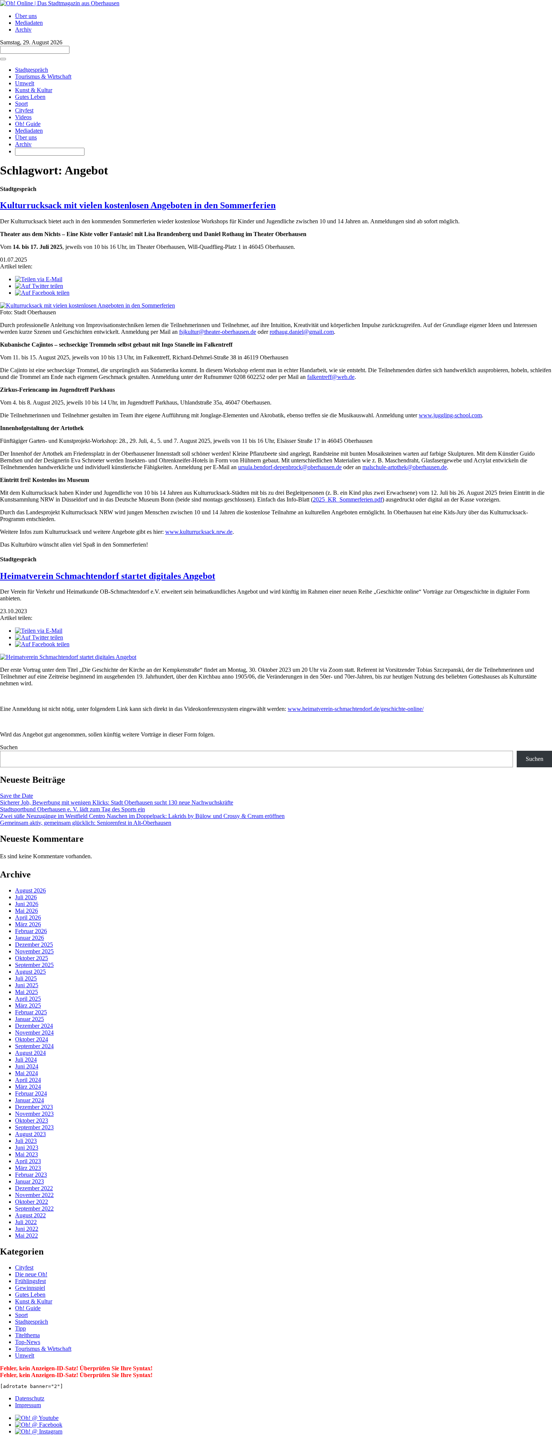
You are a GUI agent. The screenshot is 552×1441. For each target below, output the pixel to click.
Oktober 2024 (31, 1039)
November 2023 (34, 1114)
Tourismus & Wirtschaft (43, 76)
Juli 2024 (26, 1059)
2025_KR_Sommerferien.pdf (347, 499)
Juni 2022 (26, 1229)
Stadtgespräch (31, 70)
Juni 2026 (26, 904)
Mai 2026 (26, 911)
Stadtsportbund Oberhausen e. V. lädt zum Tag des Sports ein (72, 809)
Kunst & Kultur (33, 90)
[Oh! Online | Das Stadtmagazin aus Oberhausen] (59, 3)
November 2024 (34, 1032)
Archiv (23, 29)
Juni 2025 (26, 985)
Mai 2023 (26, 1154)
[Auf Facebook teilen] (42, 292)
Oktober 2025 (31, 958)
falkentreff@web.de (330, 377)
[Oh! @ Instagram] (38, 1431)
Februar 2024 (31, 1093)
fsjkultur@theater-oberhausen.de (217, 332)
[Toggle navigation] (3, 59)
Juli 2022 (26, 1222)
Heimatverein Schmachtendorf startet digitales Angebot (107, 576)
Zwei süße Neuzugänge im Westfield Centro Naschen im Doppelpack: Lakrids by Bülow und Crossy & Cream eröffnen (142, 816)
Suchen (9, 747)
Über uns (26, 16)
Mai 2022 (26, 1235)
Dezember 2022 (34, 1188)
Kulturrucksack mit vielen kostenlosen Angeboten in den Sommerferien (138, 205)
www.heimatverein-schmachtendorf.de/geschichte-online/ (356, 709)
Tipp (20, 1328)
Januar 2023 (29, 1181)
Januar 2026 (29, 938)
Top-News (27, 1342)
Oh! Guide (28, 124)
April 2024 (28, 1080)
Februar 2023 (31, 1174)
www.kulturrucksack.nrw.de (198, 532)
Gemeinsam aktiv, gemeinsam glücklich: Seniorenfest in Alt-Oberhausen (85, 823)
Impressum (28, 1405)
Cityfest (24, 110)
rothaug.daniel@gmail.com (302, 332)
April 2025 (28, 999)
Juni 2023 (26, 1147)
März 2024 (28, 1086)
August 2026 (30, 890)
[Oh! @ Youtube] (37, 1418)
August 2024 (30, 1053)
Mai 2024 (26, 1073)
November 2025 (34, 951)
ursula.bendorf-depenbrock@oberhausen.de (290, 467)
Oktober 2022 (31, 1202)
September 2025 (34, 965)
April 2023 (28, 1161)
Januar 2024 (29, 1100)
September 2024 (34, 1046)
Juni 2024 (26, 1066)
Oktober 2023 (31, 1120)
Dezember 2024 (34, 1026)
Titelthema (27, 1335)
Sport (21, 103)
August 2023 (30, 1134)
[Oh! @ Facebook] (38, 1424)
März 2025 (28, 1005)
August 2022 (30, 1215)
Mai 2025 (26, 992)
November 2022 (34, 1195)
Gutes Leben (30, 97)
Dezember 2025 (34, 944)
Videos (23, 117)
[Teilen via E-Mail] (38, 279)
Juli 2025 (26, 978)
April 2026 (28, 917)
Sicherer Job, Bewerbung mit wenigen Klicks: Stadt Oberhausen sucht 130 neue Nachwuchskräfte (116, 802)
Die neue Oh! (31, 1274)
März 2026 (28, 924)
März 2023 (28, 1168)
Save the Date (16, 795)
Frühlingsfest (30, 1281)
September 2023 (34, 1127)
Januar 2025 (29, 1019)
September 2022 (34, 1208)
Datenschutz (29, 1398)
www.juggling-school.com (450, 415)
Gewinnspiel (30, 1288)
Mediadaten (29, 23)
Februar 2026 (31, 931)
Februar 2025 (31, 1012)
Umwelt (24, 83)
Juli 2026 (26, 897)
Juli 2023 (26, 1141)
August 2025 (30, 971)
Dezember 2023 (34, 1107)
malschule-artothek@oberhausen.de (404, 467)
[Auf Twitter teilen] (39, 286)
